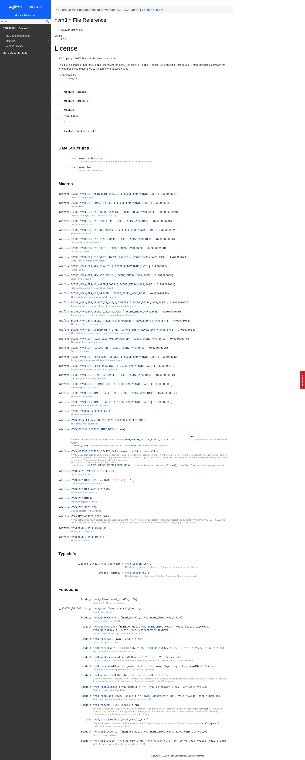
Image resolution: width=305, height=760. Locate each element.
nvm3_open (100, 675)
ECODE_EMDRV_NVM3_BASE (141, 193)
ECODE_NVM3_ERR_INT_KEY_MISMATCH (95, 230)
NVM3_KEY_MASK (81, 480)
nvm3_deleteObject (107, 617)
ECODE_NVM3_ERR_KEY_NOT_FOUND (93, 275)
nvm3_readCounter (106, 686)
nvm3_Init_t (87, 167)
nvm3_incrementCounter (110, 666)
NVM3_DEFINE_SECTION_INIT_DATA (93, 429)
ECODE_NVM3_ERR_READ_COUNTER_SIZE (96, 356)
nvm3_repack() (203, 708)
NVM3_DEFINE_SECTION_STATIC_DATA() (147, 439)
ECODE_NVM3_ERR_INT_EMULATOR (92, 221)
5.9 (127, 9)
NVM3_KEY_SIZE (81, 507)
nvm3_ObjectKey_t (137, 572)
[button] (302, 380)
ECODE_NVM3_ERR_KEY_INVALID (91, 266)
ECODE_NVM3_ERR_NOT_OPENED (90, 293)
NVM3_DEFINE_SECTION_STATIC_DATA (95, 451)
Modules (10, 41)
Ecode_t (86, 599)
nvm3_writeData (104, 740)
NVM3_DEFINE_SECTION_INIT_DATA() (112, 465)
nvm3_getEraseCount (107, 657)
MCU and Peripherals (18, 35)
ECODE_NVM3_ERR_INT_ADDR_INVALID (95, 212)
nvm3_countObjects (106, 608)
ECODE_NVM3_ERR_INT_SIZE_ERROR (93, 239)
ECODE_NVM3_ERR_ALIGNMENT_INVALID (96, 193)
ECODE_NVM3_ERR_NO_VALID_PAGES (94, 284)
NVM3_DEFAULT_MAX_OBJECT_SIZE (93, 420)
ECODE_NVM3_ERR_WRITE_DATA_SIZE (94, 393)
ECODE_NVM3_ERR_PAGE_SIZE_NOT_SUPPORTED (100, 338)
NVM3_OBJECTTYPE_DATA (87, 537)
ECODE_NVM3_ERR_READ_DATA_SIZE (94, 365)
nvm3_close (101, 599)
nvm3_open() (83, 445)
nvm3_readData (104, 695)
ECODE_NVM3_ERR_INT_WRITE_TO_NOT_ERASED (100, 257)
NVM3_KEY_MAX (81, 489)
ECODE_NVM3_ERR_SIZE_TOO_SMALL (93, 375)
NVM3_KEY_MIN (80, 498)
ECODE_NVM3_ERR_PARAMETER (90, 347)
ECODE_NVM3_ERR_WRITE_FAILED (92, 402)
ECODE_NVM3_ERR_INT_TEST (89, 248)
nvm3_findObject (105, 648)
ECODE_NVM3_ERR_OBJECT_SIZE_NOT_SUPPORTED (102, 320)
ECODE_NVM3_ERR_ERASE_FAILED (92, 202)
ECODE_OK (102, 411)
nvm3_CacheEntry (90, 158)
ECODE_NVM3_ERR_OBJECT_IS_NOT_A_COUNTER (100, 302)
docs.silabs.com (25, 15)
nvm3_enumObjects (106, 626)
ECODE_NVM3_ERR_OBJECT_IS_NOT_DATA (96, 311)
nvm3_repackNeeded (107, 719)
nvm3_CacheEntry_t (138, 563)
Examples (136, 445)
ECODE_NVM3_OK (81, 411)
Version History (14, 46)
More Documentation (16, 52)
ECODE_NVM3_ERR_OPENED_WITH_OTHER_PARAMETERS (104, 329)
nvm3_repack (102, 704)
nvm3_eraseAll (104, 639)
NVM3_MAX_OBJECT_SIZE (130, 420)
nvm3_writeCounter (107, 731)
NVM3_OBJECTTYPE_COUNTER (89, 527)
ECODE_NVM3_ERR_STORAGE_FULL (92, 384)
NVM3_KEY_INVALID (84, 471)
